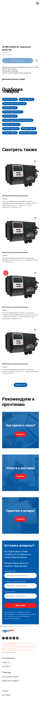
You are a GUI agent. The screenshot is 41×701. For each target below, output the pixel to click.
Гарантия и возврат (10, 681)
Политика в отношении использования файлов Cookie (17, 650)
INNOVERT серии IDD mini (28, 133)
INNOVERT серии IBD (10, 107)
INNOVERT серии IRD (28, 128)
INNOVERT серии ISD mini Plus (13, 112)
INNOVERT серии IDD (10, 99)
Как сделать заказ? (10, 677)
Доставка (6, 695)
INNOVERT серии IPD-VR (11, 128)
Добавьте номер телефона (14, 581)
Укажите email (9, 592)
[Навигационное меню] (37, 3)
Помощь (6, 672)
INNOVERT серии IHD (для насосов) (14, 103)
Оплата (5, 691)
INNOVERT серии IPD (26, 99)
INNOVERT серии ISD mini (11, 124)
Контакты (6, 666)
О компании (8, 658)
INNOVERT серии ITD (10, 116)
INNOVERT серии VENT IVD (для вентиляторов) (18, 120)
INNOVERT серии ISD (10, 133)
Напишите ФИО (10, 571)
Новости (6, 662)
